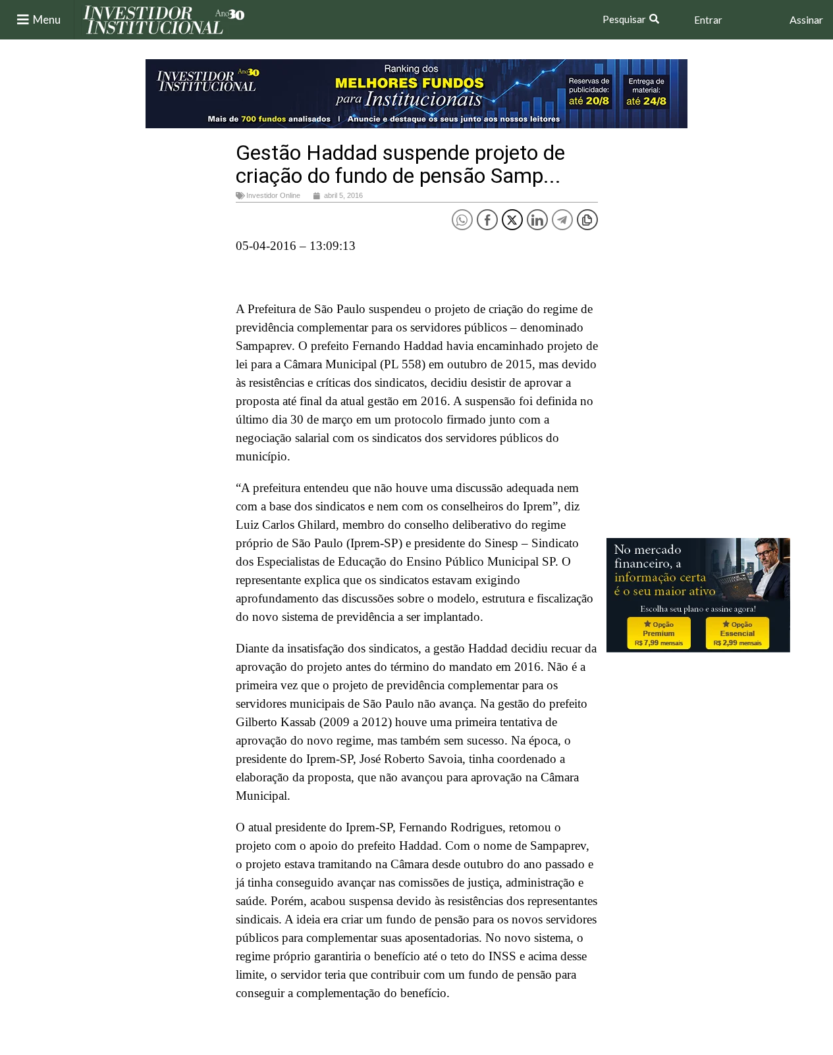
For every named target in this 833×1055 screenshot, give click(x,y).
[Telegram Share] (562, 219)
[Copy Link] (587, 219)
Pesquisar (624, 19)
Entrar (708, 20)
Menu (47, 19)
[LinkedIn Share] (537, 219)
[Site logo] (164, 19)
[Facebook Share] (487, 219)
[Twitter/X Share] (512, 219)
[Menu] (23, 19)
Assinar (806, 19)
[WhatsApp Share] (462, 219)
